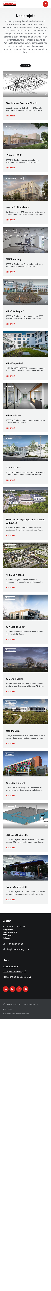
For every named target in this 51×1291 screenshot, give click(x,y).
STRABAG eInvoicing (13, 972)
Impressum (7, 1009)
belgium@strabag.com (18, 949)
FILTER (24, 65)
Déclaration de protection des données (20, 1004)
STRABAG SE (9, 966)
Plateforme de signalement (15, 977)
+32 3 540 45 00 (15, 944)
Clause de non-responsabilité (16, 1014)
